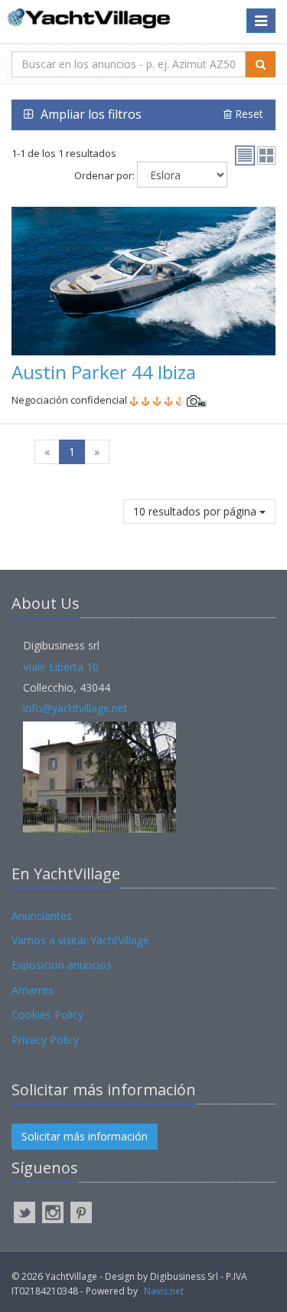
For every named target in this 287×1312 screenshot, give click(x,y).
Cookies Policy (47, 1014)
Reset (247, 113)
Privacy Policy (45, 1039)
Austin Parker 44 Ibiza (103, 371)
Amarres (32, 990)
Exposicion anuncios (61, 964)
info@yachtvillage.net (75, 708)
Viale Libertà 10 (61, 666)
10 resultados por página (196, 511)
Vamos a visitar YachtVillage (80, 940)
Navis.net (164, 1290)
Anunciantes (41, 915)
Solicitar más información (84, 1136)
